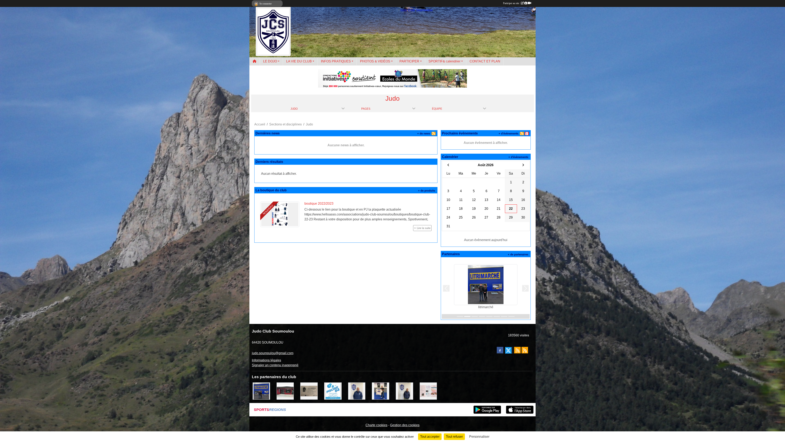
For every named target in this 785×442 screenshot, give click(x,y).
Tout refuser (454, 436)
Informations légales (266, 360)
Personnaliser (479, 436)
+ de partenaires (518, 254)
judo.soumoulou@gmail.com (272, 353)
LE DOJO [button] (270, 61)
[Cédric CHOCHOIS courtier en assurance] (404, 390)
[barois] (309, 390)
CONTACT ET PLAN (485, 61)
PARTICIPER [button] (409, 61)
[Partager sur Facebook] (500, 350)
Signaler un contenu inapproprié (275, 365)
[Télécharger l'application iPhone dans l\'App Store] (520, 410)
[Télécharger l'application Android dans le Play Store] (487, 410)
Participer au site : (512, 3)
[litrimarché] (261, 390)
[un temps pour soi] (428, 390)
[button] (446, 288)
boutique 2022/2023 (318, 203)
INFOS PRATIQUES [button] (336, 61)
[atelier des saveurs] (285, 390)
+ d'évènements (508, 133)
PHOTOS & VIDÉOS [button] (375, 61)
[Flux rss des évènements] (524, 350)
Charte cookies (376, 425)
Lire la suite (424, 228)
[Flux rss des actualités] (517, 350)
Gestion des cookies (404, 425)
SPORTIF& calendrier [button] (444, 61)
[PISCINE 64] (333, 390)
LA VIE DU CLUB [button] (299, 61)
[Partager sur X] (508, 350)
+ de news (423, 133)
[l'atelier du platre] (380, 390)
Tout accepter (430, 436)
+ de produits (426, 190)
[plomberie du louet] (357, 390)
